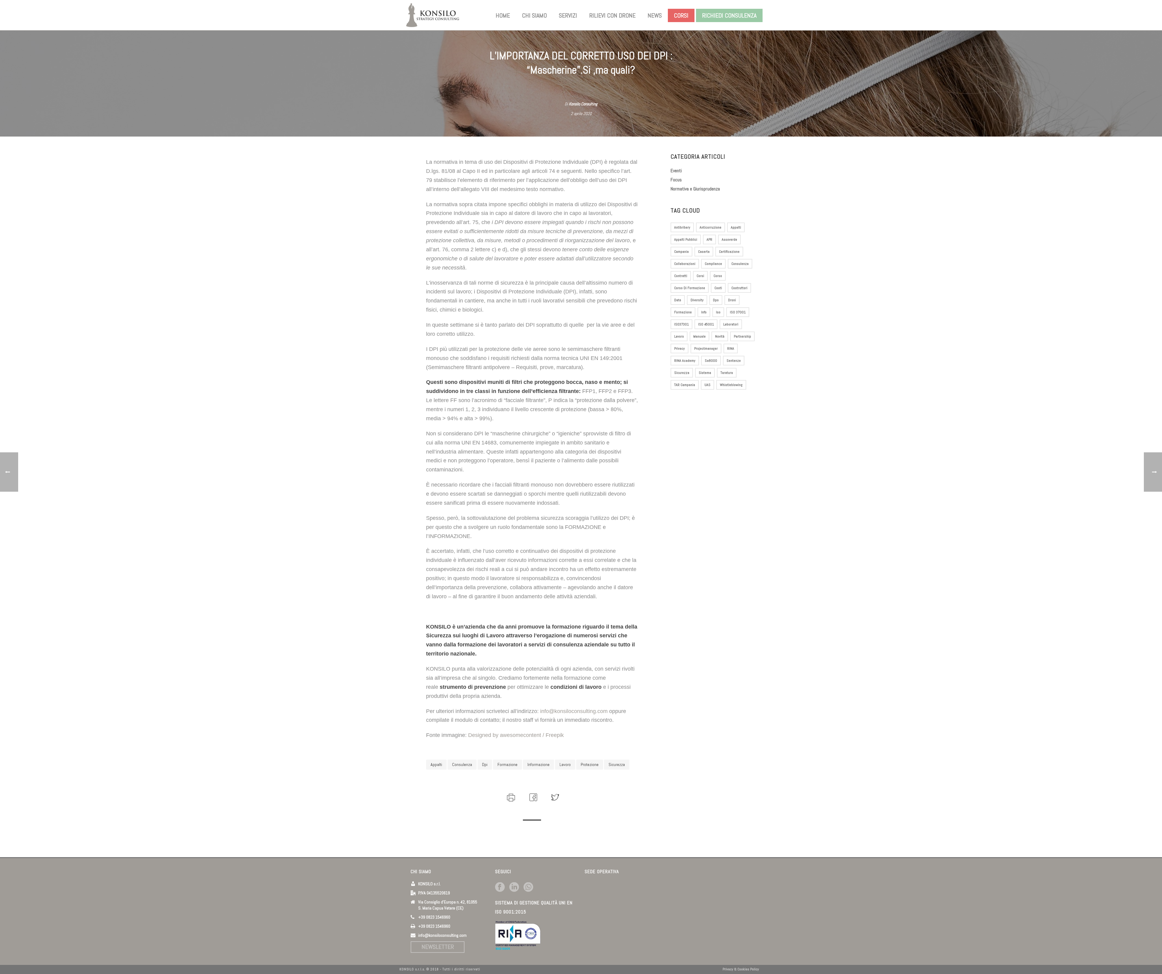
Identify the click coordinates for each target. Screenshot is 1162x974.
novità (719, 336)
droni (732, 300)
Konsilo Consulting (583, 104)
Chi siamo (534, 15)
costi (718, 288)
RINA (730, 348)
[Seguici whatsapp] (528, 887)
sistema (705, 372)
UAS (707, 384)
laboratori (730, 324)
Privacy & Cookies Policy (741, 969)
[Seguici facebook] (500, 887)
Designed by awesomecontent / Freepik (516, 735)
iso (718, 312)
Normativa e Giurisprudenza (695, 189)
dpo (716, 300)
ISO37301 (681, 324)
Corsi (681, 15)
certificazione (729, 251)
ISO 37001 (738, 312)
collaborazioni (684, 263)
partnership (742, 336)
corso (718, 275)
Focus (676, 180)
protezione (590, 764)
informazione (538, 764)
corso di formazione (689, 288)
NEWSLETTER (438, 947)
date (677, 300)
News (655, 15)
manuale (699, 336)
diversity (697, 300)
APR (709, 239)
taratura (727, 372)
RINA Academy (684, 360)
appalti (436, 764)
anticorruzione (710, 227)
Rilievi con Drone (612, 15)
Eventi (676, 170)
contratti (680, 275)
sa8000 (711, 360)
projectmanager (706, 348)
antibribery (682, 227)
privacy (679, 348)
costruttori (739, 288)
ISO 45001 (706, 324)
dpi (484, 764)
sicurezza (617, 764)
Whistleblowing (731, 384)
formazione (507, 764)
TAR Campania (684, 384)
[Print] (510, 796)
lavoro (565, 764)
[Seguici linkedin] (514, 887)
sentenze (734, 360)
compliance (713, 263)
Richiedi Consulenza (729, 15)
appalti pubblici (685, 239)
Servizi (568, 15)
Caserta (704, 251)
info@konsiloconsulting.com (574, 711)
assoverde (729, 239)
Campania (681, 251)
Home (503, 15)
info (704, 312)
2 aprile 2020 (581, 113)
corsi (700, 275)
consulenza (462, 764)
